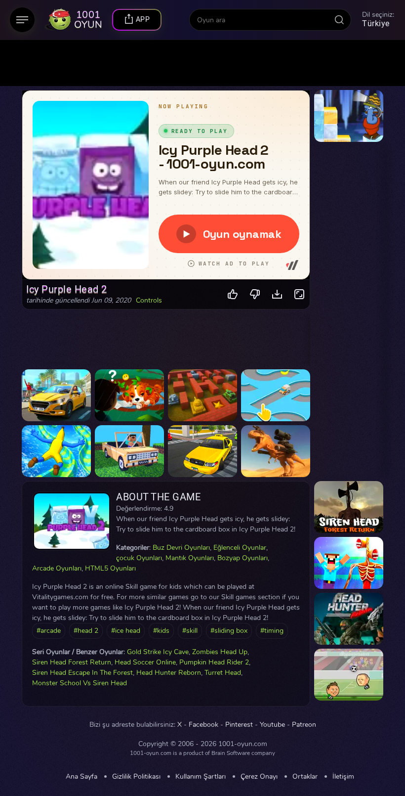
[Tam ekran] (299, 294)
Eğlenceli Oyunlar (239, 547)
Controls (149, 300)
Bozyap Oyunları (242, 558)
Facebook (203, 724)
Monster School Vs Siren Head (79, 683)
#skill (190, 630)
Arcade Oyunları (56, 568)
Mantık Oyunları (189, 558)
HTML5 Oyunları (110, 568)
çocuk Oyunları (139, 558)
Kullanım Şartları (200, 776)
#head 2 (86, 630)
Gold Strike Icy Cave (158, 652)
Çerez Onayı (259, 776)
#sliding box (228, 630)
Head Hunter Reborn (168, 672)
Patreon (304, 724)
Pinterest (239, 724)
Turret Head (222, 672)
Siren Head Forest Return (71, 662)
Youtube (272, 724)
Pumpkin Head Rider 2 (214, 662)
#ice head (125, 630)
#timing (272, 630)
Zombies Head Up (219, 652)
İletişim (343, 776)
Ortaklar (305, 776)
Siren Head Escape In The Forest (82, 672)
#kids (161, 630)
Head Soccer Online (145, 662)
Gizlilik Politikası (136, 776)
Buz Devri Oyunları (181, 547)
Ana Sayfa (81, 776)
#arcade (49, 630)
